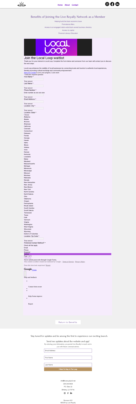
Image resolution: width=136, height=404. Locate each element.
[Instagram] (107, 4)
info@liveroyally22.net (68, 381)
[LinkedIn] (117, 4)
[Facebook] (112, 4)
